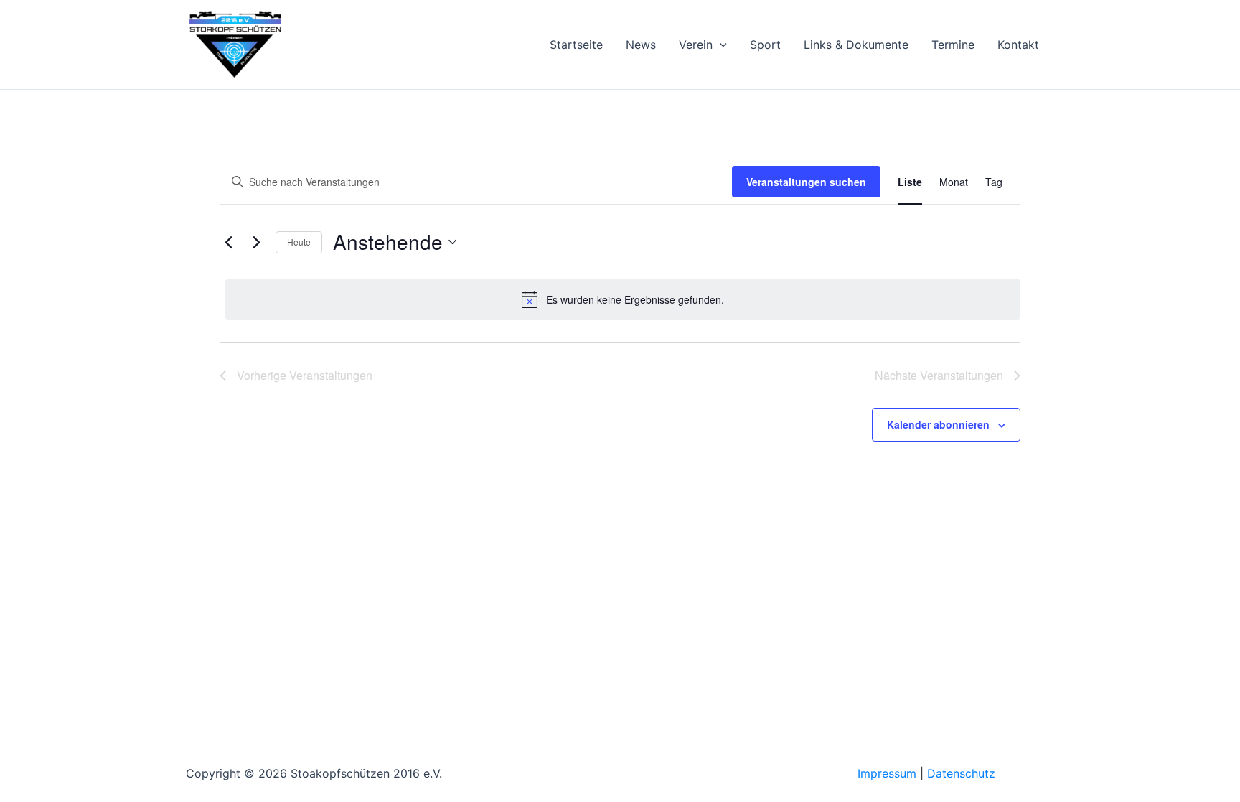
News (641, 44)
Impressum (887, 773)
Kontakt (1018, 44)
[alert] (622, 299)
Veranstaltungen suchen (806, 181)
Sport (765, 44)
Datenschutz (961, 773)
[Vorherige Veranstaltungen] (228, 242)
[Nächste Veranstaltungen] (256, 242)
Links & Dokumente (856, 44)
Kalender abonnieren (938, 424)
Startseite (576, 44)
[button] (720, 44)
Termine (952, 44)
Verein (696, 44)
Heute (299, 242)
